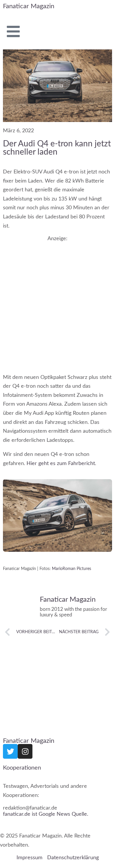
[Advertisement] (57, 302)
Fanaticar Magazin (28, 6)
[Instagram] (25, 751)
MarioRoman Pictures (71, 569)
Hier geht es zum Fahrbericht (61, 463)
